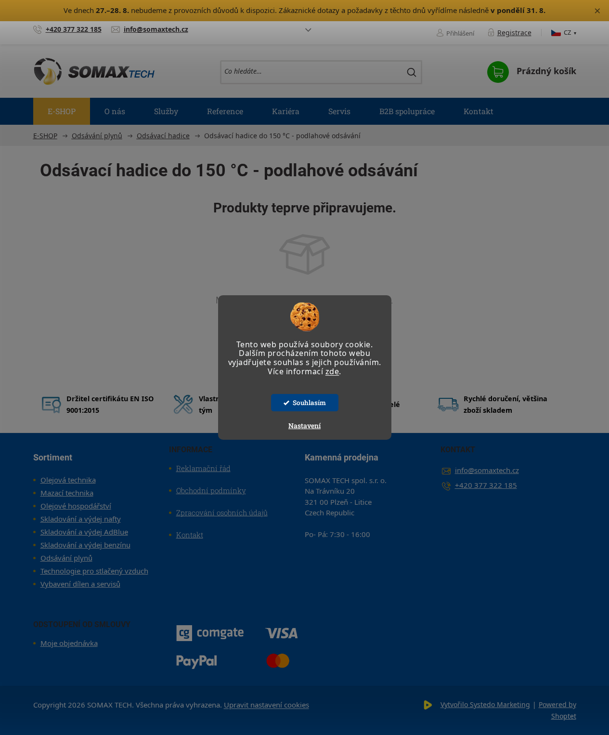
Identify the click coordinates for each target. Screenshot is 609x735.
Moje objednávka (69, 643)
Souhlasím (309, 402)
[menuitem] (61, 111)
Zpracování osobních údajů (222, 512)
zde (332, 371)
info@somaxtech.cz (487, 470)
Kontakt (189, 534)
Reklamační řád (203, 468)
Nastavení (304, 425)
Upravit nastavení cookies (266, 704)
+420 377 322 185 (486, 485)
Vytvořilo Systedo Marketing (485, 704)
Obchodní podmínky (211, 490)
